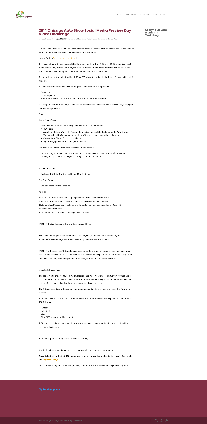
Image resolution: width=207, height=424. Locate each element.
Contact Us (157, 14)
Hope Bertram (46, 39)
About (119, 14)
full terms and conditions (64, 58)
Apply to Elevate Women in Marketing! (156, 32)
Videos (165, 14)
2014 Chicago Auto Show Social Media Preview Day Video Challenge (88, 39)
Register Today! (50, 359)
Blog (115, 39)
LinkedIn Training (130, 14)
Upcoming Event (144, 14)
